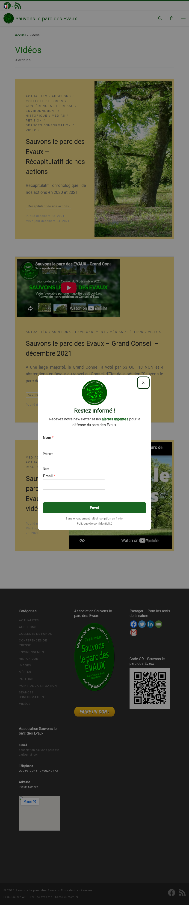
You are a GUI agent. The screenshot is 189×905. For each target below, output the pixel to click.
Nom (48, 438)
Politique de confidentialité (94, 523)
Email (49, 476)
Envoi (94, 507)
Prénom (48, 454)
